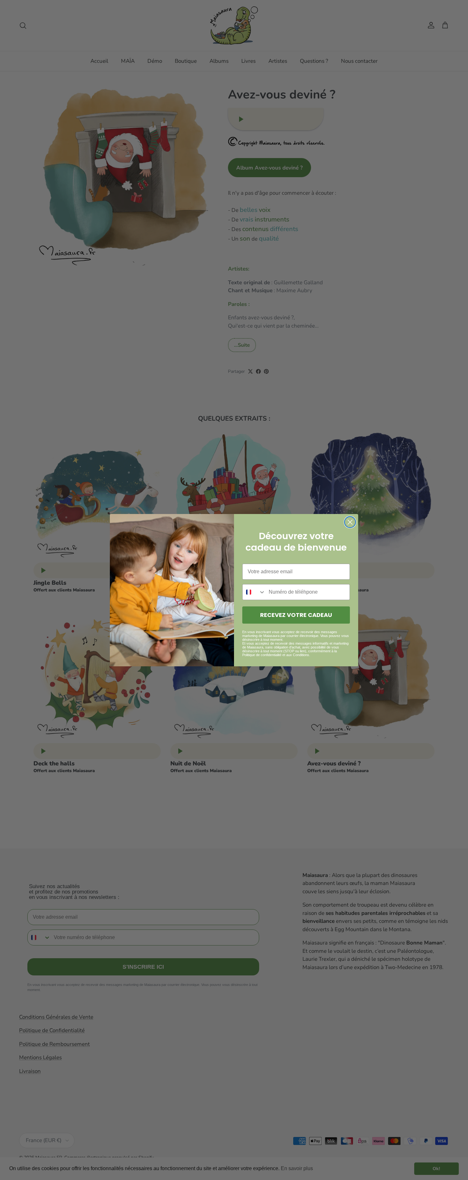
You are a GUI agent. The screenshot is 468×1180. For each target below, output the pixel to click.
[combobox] (254, 592)
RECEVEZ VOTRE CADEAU (296, 615)
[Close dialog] (350, 522)
